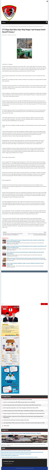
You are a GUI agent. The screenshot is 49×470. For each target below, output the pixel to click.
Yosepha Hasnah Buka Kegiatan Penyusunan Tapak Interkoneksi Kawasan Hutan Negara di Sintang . (19, 457)
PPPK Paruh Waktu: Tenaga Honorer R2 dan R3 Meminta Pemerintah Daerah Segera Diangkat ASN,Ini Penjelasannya (23, 417)
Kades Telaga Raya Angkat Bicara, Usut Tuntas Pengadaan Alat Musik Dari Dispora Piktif (20, 407)
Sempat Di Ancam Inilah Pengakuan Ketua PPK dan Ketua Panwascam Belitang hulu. (13, 234)
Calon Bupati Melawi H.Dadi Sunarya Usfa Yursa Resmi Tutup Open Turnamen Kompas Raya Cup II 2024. (24, 422)
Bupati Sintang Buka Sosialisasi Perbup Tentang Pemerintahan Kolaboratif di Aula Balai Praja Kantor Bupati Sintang (22, 452)
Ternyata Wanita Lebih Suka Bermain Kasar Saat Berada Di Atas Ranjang (17, 399)
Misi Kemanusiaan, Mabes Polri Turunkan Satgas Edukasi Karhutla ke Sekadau (21, 433)
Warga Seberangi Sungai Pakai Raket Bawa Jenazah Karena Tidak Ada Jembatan (16, 450)
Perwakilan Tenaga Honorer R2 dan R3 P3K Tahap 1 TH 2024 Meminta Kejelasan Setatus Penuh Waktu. (23, 410)
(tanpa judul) (6, 425)
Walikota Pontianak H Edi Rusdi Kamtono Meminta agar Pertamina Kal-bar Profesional (26, 258)
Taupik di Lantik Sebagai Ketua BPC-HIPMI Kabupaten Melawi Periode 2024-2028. (19, 402)
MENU (3, 22)
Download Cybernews (8, 463)
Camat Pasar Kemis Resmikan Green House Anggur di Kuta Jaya (16, 420)
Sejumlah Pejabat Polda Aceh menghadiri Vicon (9, 455)
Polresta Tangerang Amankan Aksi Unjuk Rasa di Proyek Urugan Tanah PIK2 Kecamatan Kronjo (22, 405)
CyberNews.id (24, 468)
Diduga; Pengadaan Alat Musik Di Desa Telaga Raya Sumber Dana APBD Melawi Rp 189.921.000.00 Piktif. (24, 413)
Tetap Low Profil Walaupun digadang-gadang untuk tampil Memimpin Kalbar (37, 234)
